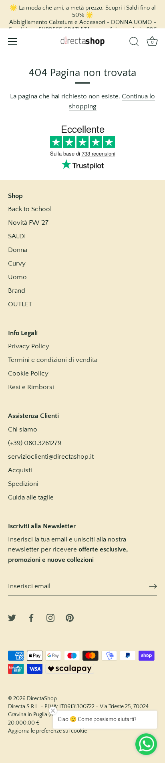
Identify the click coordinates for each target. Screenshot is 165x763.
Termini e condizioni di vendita (52, 360)
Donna (17, 250)
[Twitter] (12, 617)
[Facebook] (31, 617)
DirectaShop (42, 698)
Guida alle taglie (31, 497)
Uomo (17, 277)
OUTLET (20, 304)
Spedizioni (23, 483)
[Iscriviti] (153, 586)
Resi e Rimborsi (31, 387)
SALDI (17, 236)
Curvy (17, 263)
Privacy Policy (28, 346)
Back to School (30, 209)
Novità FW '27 (28, 222)
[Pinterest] (70, 617)
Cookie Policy (28, 373)
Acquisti (20, 470)
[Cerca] (134, 43)
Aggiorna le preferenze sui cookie (47, 731)
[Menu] (13, 41)
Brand (16, 290)
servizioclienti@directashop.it (51, 456)
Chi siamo (22, 429)
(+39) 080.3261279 (34, 443)
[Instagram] (50, 617)
